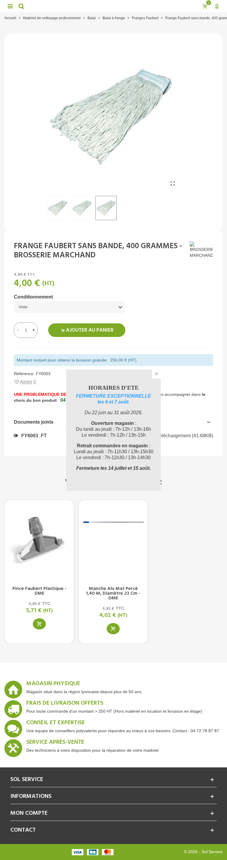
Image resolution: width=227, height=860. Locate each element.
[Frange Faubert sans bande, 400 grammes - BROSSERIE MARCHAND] (172, 183)
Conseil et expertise (55, 723)
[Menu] (10, 6)
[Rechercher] (21, 6)
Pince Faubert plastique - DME (39, 591)
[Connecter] (216, 6)
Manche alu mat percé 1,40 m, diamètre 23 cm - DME (113, 593)
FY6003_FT (34, 435)
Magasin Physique (53, 684)
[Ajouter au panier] (39, 624)
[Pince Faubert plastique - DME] (39, 539)
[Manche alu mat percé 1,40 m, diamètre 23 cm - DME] (113, 539)
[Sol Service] (113, 6)
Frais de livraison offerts (64, 704)
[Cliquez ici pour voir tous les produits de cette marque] (201, 250)
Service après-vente (55, 743)
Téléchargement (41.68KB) (184, 435)
